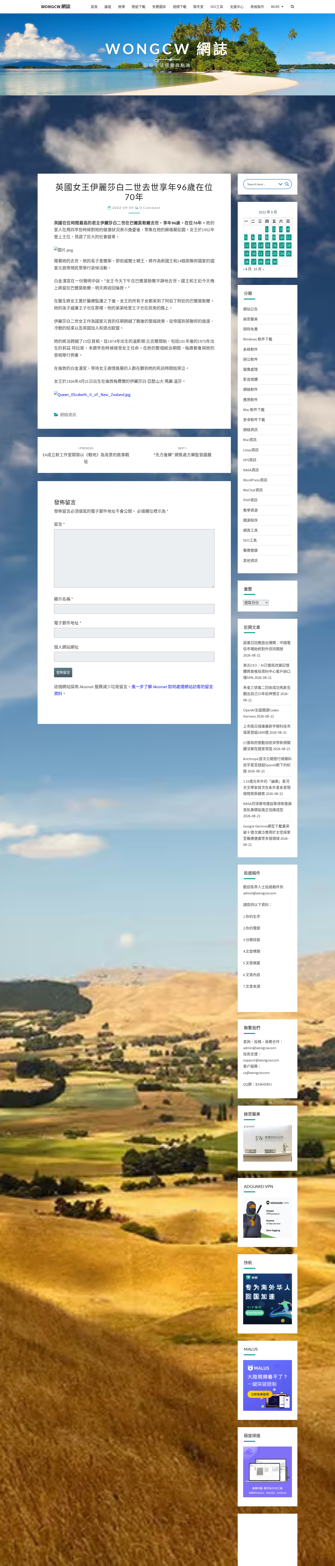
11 (289, 237)
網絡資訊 (68, 414)
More (275, 7)
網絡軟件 (250, 389)
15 (268, 245)
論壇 (107, 7)
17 (282, 245)
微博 (121, 7)
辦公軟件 (250, 359)
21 (261, 253)
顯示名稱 (63, 599)
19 (247, 253)
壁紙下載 (138, 7)
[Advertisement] (167, 139)
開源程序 (250, 520)
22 (268, 253)
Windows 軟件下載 (257, 339)
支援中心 (237, 7)
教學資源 (250, 510)
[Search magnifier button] (287, 184)
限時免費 (250, 329)
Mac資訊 (250, 439)
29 (268, 261)
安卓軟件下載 (254, 419)
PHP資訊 (250, 500)
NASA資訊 (251, 470)
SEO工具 (216, 7)
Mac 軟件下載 (254, 409)
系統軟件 (250, 349)
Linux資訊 (251, 450)
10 (282, 237)
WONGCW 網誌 (55, 6)
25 (289, 253)
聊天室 (198, 7)
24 (282, 253)
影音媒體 (250, 379)
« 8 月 (247, 269)
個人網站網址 (66, 647)
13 (254, 245)
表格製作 (257, 7)
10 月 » (259, 269)
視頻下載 (179, 7)
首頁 (94, 7)
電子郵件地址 (67, 623)
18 (289, 245)
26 (247, 261)
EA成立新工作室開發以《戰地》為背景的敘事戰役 (86, 455)
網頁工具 (250, 530)
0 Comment (150, 208)
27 (254, 261)
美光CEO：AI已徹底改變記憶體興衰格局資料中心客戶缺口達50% (267, 671)
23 (275, 253)
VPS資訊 (249, 460)
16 (275, 245)
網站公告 (250, 309)
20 (254, 253)
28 (261, 261)
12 (247, 245)
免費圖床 (159, 7)
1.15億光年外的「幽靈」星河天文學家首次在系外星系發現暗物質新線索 (267, 787)
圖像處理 (250, 369)
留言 (59, 524)
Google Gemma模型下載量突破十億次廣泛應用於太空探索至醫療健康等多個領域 (267, 832)
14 (261, 245)
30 (275, 261)
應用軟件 (250, 399)
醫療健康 (250, 550)
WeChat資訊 (253, 490)
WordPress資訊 (255, 480)
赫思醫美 (250, 319)
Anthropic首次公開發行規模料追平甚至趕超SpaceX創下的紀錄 (267, 764)
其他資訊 (250, 560)
